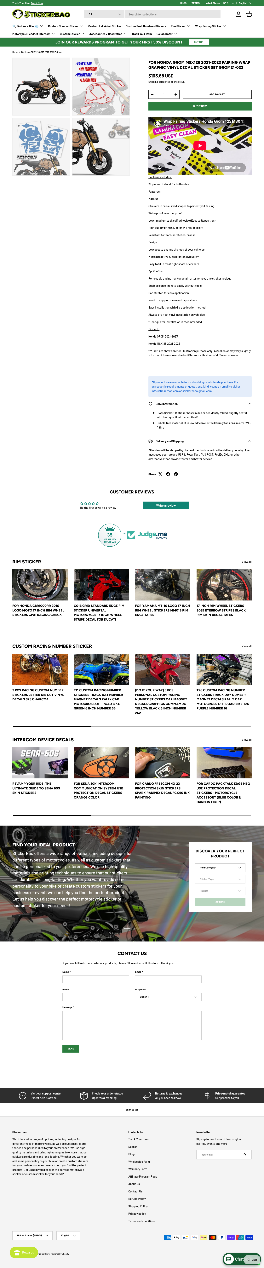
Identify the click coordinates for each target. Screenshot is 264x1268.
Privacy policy (137, 1213)
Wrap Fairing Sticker (208, 26)
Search (132, 1146)
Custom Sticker (70, 34)
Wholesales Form (139, 1161)
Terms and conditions (141, 1221)
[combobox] (152, 14)
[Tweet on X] (160, 474)
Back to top (132, 1109)
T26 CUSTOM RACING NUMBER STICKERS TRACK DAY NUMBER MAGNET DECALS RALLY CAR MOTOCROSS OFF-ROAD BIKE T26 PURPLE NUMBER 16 (223, 699)
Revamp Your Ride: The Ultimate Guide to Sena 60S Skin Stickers (36, 788)
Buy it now (200, 106)
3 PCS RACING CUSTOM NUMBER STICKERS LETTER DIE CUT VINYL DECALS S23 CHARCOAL (38, 694)
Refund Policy (137, 1198)
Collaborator (165, 34)
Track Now (37, 3)
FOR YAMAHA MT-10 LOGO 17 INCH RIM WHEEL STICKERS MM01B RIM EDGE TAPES (162, 610)
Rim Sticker (178, 26)
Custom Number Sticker (63, 26)
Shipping (153, 81)
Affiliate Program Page (142, 1176)
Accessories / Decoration (105, 34)
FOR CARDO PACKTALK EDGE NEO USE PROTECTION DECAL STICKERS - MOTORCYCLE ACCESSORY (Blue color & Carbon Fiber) (223, 793)
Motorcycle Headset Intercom (31, 34)
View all (247, 561)
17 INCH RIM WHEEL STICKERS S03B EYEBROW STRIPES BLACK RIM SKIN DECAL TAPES (221, 610)
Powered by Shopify (60, 1254)
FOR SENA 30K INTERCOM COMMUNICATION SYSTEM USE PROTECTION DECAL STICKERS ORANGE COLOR (98, 790)
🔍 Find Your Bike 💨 (25, 26)
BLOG (183, 3)
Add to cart (217, 94)
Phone (65, 989)
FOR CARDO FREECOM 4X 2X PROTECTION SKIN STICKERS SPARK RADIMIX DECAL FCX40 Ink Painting (162, 790)
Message (67, 1007)
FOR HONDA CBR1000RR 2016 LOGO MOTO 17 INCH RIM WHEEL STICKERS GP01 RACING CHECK (38, 610)
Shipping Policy (138, 1206)
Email (138, 971)
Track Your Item (142, 34)
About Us (134, 1184)
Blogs (131, 1154)
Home (15, 52)
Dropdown (140, 989)
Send (71, 1048)
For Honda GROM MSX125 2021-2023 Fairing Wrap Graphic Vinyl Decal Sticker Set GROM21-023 (43, 52)
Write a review (166, 505)
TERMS (196, 3)
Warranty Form (137, 1169)
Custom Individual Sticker (104, 26)
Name (65, 971)
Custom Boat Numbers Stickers (146, 26)
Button (199, 41)
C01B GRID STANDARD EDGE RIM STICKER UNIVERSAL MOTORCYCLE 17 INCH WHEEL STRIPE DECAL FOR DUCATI (99, 612)
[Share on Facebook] (168, 474)
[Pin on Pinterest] (176, 474)
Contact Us (135, 1191)
